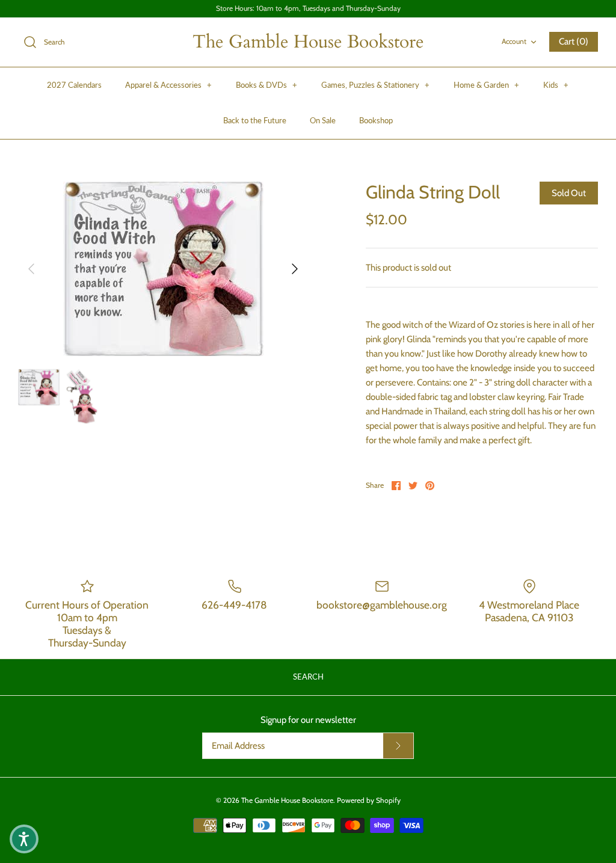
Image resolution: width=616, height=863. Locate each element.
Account (514, 41)
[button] (24, 839)
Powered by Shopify (369, 800)
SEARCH (308, 676)
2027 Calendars (74, 85)
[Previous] (31, 269)
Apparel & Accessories (168, 85)
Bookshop (376, 120)
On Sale (323, 120)
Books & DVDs (266, 85)
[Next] (295, 269)
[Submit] (398, 745)
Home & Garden (486, 85)
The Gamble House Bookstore (287, 800)
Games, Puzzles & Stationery (375, 85)
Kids (555, 85)
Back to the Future (254, 120)
